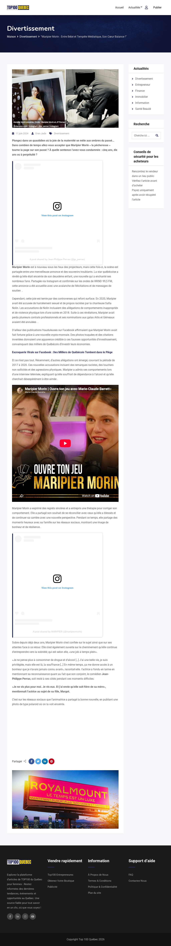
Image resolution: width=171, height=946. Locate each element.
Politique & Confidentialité (102, 886)
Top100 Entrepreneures (60, 874)
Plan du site (94, 892)
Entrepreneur (142, 84)
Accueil (119, 7)
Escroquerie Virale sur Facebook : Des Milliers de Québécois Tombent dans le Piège (62, 352)
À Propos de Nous (98, 874)
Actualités (134, 7)
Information (142, 102)
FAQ (131, 874)
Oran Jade (40, 133)
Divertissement (61, 133)
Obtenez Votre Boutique (61, 880)
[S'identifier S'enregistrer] (146, 7)
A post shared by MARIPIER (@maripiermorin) (57, 631)
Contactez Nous (138, 880)
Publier (157, 7)
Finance (140, 90)
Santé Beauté (143, 108)
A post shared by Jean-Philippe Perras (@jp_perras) (57, 259)
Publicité (52, 886)
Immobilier (141, 96)
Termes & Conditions (99, 880)
